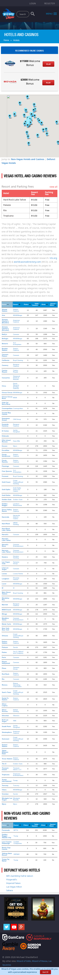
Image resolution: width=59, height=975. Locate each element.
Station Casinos (16, 310)
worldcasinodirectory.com (27, 261)
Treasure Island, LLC (17, 768)
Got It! (45, 972)
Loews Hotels (18, 574)
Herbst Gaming (16, 710)
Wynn (15, 446)
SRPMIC (17, 854)
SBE (14, 720)
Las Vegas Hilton (14, 886)
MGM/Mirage (17, 315)
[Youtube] (14, 927)
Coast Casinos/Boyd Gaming (18, 482)
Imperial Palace (13, 883)
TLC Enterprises (17, 343)
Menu (49, 13)
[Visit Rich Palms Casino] (43, 908)
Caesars (16, 334)
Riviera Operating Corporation (17, 684)
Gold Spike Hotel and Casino (17, 489)
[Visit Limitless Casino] (16, 908)
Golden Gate (17, 499)
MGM (15, 397)
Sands (15, 647)
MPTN (16, 830)
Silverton (16, 715)
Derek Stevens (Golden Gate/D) (16, 386)
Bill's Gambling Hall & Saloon (19, 875)
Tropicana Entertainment (18, 774)
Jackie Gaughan (16, 431)
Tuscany (16, 785)
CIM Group (17, 419)
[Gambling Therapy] (30, 945)
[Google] (21, 927)
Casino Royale (15, 371)
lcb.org (53, 257)
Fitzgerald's (11, 879)
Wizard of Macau (40, 961)
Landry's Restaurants (17, 504)
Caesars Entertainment (18, 545)
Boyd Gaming (18, 360)
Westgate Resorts (16, 799)
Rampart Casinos (16, 365)
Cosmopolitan (18, 408)
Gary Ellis (16, 441)
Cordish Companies (18, 842)
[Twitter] (6, 927)
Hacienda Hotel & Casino (16, 517)
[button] (27, 97)
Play (48, 64)
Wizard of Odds (24, 961)
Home (6, 40)
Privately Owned (16, 578)
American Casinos (16, 321)
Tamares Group (16, 562)
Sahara (9, 890)
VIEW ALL (53, 186)
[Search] (33, 14)
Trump (15, 780)
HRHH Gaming (16, 523)
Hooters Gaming (16, 557)
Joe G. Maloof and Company (18, 652)
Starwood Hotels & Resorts (16, 377)
